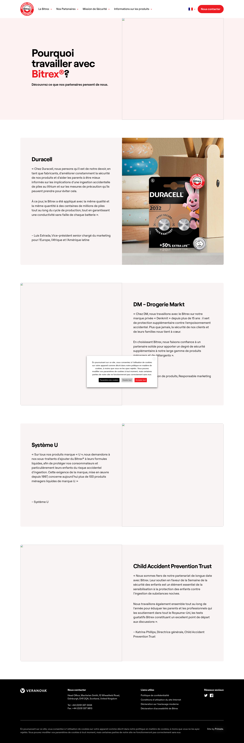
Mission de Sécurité (95, 9)
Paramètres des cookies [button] (109, 380)
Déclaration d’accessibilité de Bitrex (159, 708)
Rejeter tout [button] (127, 380)
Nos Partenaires (66, 9)
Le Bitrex (43, 9)
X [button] (154, 359)
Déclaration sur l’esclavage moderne (160, 704)
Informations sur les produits (131, 9)
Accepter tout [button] (141, 380)
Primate (219, 728)
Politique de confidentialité (155, 695)
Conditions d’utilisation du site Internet (161, 699)
